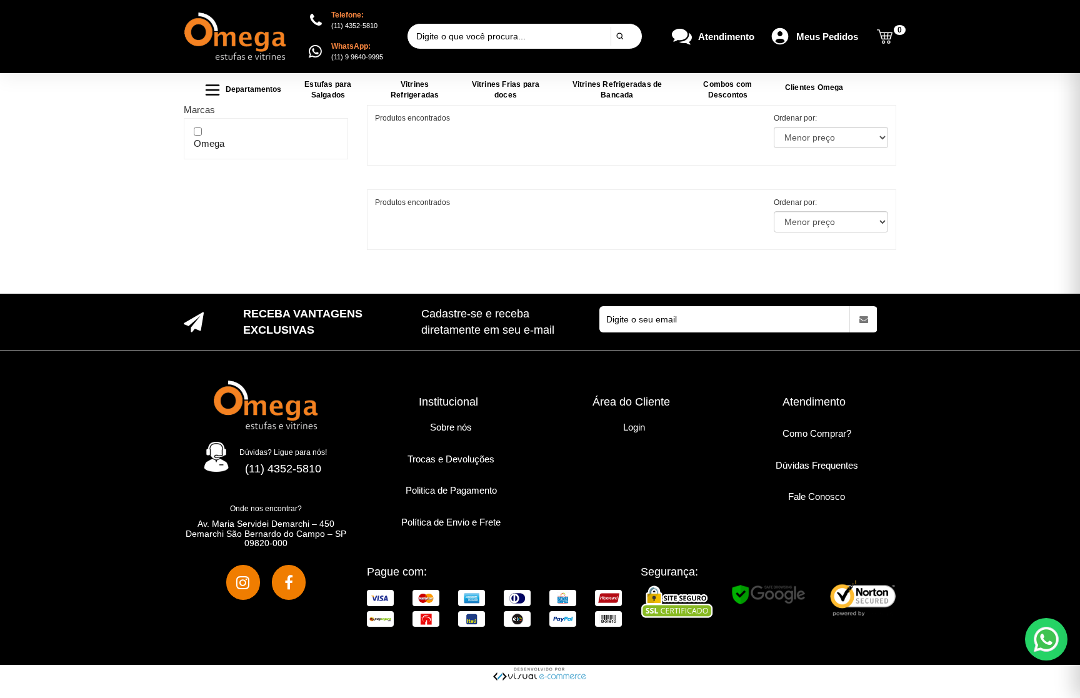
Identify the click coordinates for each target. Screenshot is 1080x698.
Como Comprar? (816, 433)
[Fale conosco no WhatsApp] (1046, 639)
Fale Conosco (816, 496)
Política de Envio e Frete (451, 522)
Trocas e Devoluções (451, 459)
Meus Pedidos (827, 36)
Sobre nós (451, 427)
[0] (884, 36)
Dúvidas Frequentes (817, 465)
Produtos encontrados (412, 202)
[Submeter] (620, 36)
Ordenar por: (795, 118)
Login (634, 427)
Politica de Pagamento (451, 490)
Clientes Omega (814, 87)
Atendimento (726, 36)
